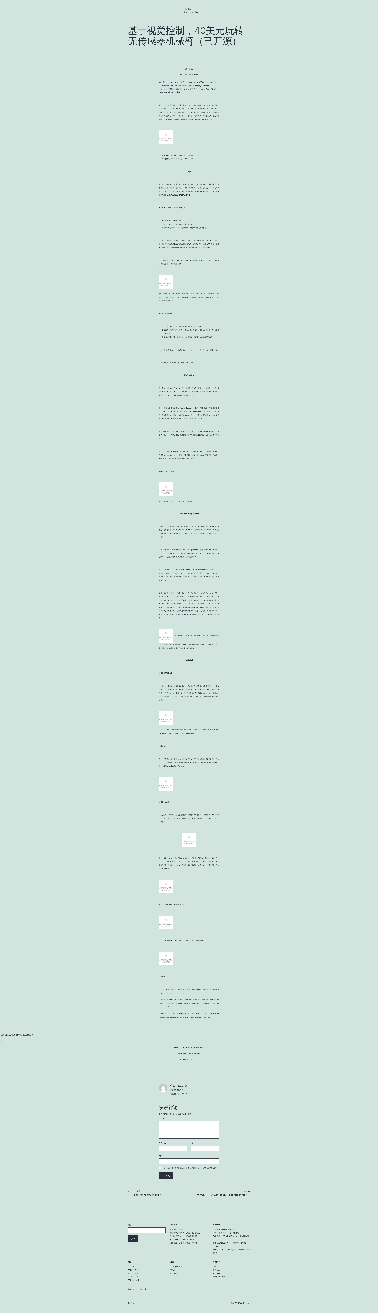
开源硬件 (173, 1270)
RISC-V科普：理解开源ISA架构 (182, 1239)
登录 (214, 1267)
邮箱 (193, 1143)
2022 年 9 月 (133, 1270)
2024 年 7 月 (133, 1267)
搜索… (130, 1225)
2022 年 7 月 (133, 1277)
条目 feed (216, 1270)
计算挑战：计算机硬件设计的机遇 (183, 1243)
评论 (161, 1118)
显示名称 (163, 1143)
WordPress (243, 1303)
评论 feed (216, 1273)
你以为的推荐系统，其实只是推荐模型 (185, 1233)
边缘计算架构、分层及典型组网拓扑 (184, 1236)
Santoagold (217, 1233)
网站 (161, 1156)
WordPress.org (219, 1277)
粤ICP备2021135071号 (137, 1289)
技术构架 (173, 1273)
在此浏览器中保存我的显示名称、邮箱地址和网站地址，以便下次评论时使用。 (189, 1168)
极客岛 (189, 9)
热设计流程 (234, 1233)
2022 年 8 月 (133, 1273)
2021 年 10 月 (133, 1280)
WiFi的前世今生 (176, 1229)
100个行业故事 (176, 1267)
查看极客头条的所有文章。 (179, 1094)
